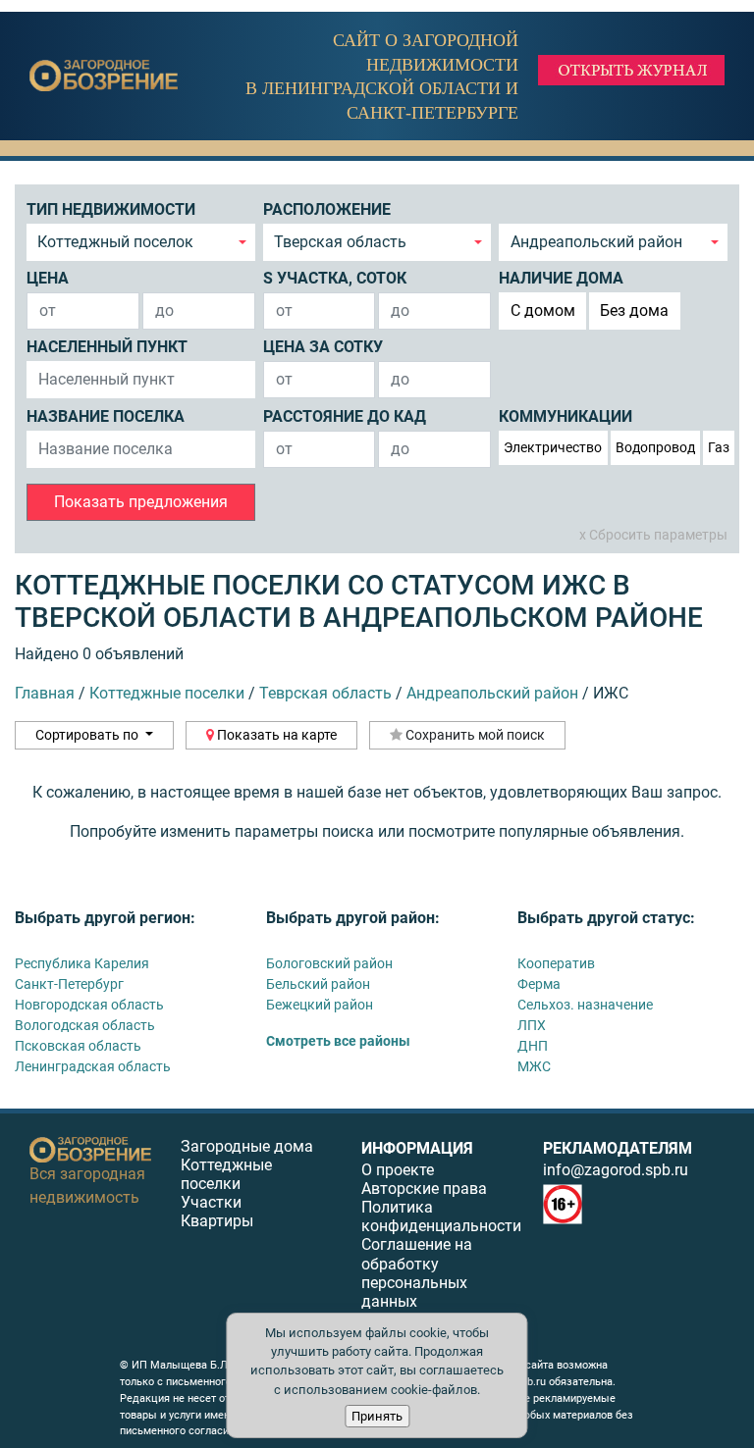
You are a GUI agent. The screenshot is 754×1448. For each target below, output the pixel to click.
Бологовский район (329, 963)
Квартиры (217, 1221)
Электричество (553, 447)
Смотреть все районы (338, 1041)
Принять (377, 1416)
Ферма (539, 984)
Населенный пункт (107, 346)
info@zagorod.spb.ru (615, 1170)
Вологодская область (85, 1025)
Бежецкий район (319, 1004)
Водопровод (655, 447)
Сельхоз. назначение (585, 1004)
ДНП (532, 1046)
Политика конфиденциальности (441, 1216)
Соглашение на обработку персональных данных (416, 1273)
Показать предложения (141, 501)
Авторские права (424, 1188)
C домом (543, 310)
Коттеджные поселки (226, 1174)
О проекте (397, 1170)
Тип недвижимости (111, 209)
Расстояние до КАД (344, 416)
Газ (718, 447)
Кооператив (556, 963)
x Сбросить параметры (653, 535)
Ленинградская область (93, 1066)
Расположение (327, 209)
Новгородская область (89, 1004)
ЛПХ (531, 1025)
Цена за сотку (323, 346)
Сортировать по (88, 735)
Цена (48, 278)
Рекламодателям (617, 1148)
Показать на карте (275, 735)
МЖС (534, 1066)
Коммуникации (565, 416)
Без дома (634, 310)
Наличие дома (561, 278)
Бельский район (318, 984)
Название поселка (106, 416)
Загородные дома (247, 1146)
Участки (211, 1202)
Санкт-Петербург (69, 984)
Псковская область (78, 1046)
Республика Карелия (82, 963)
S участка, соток (334, 278)
